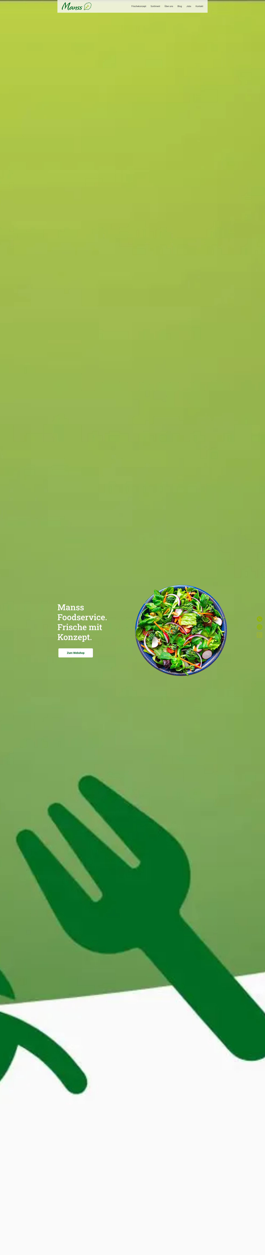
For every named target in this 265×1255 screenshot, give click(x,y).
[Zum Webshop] (180, 682)
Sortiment (155, 6)
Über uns (169, 6)
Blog (179, 6)
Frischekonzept (138, 6)
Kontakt (199, 6)
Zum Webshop (75, 653)
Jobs (188, 6)
